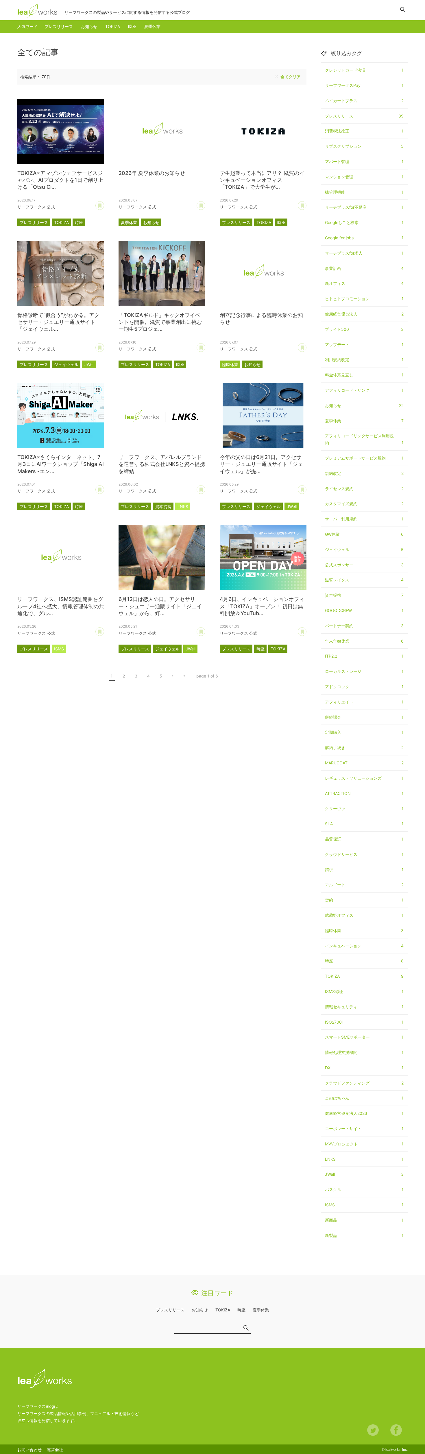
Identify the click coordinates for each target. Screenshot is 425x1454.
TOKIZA (112, 26)
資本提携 (163, 506)
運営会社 (55, 1449)
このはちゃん (364, 1097)
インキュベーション (364, 945)
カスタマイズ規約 (364, 503)
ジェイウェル (66, 364)
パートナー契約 (364, 625)
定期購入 (364, 732)
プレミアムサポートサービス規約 (364, 458)
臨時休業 (230, 364)
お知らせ (89, 26)
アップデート (364, 344)
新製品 (364, 1235)
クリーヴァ (364, 808)
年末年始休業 (364, 641)
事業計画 (364, 268)
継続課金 (364, 717)
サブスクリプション (364, 146)
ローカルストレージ (364, 671)
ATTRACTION (364, 793)
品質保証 (364, 839)
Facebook (396, 1430)
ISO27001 (364, 1022)
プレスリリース (59, 26)
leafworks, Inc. (396, 1450)
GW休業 (364, 534)
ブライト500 (364, 329)
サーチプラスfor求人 (364, 253)
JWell (89, 364)
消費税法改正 (364, 130)
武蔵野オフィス (364, 915)
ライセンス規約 (364, 488)
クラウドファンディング (364, 1082)
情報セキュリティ (364, 1006)
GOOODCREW (364, 610)
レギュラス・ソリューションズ (364, 778)
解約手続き (364, 747)
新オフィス (364, 283)
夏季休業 (152, 26)
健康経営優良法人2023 (364, 1113)
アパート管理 (364, 161)
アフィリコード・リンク (364, 390)
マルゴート (364, 884)
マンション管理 (364, 176)
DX (364, 1067)
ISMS (59, 648)
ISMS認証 (364, 991)
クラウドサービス (364, 854)
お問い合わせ (29, 1449)
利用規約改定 (364, 359)
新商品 (364, 1220)
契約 (364, 899)
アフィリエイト (364, 701)
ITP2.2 (364, 656)
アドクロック (364, 686)
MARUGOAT (364, 762)
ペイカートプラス (364, 100)
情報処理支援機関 (364, 1052)
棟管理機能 (364, 192)
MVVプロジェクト (364, 1143)
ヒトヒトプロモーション (364, 298)
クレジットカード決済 (364, 70)
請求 (364, 869)
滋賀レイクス (364, 579)
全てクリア (290, 76)
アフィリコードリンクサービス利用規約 (364, 439)
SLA (364, 823)
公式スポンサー (364, 564)
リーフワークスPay (364, 85)
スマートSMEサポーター (364, 1037)
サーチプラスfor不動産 (364, 207)
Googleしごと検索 (364, 222)
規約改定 (364, 473)
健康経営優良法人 (364, 313)
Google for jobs (364, 237)
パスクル (364, 1189)
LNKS (183, 506)
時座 (132, 26)
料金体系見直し (364, 374)
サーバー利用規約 (364, 518)
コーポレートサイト (364, 1128)
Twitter (373, 1430)
